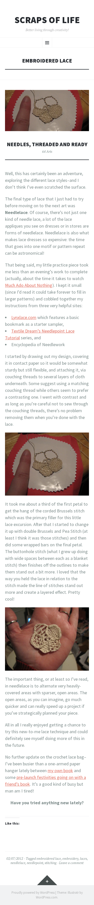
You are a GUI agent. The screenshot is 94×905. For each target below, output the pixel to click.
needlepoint (35, 863)
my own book (60, 770)
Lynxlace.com (23, 317)
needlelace (18, 863)
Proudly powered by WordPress (33, 892)
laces (83, 858)
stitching (50, 863)
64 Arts (47, 151)
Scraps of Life (47, 20)
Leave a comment (71, 863)
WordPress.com (46, 897)
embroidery (70, 858)
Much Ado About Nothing (28, 285)
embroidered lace (49, 858)
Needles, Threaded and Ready (47, 144)
